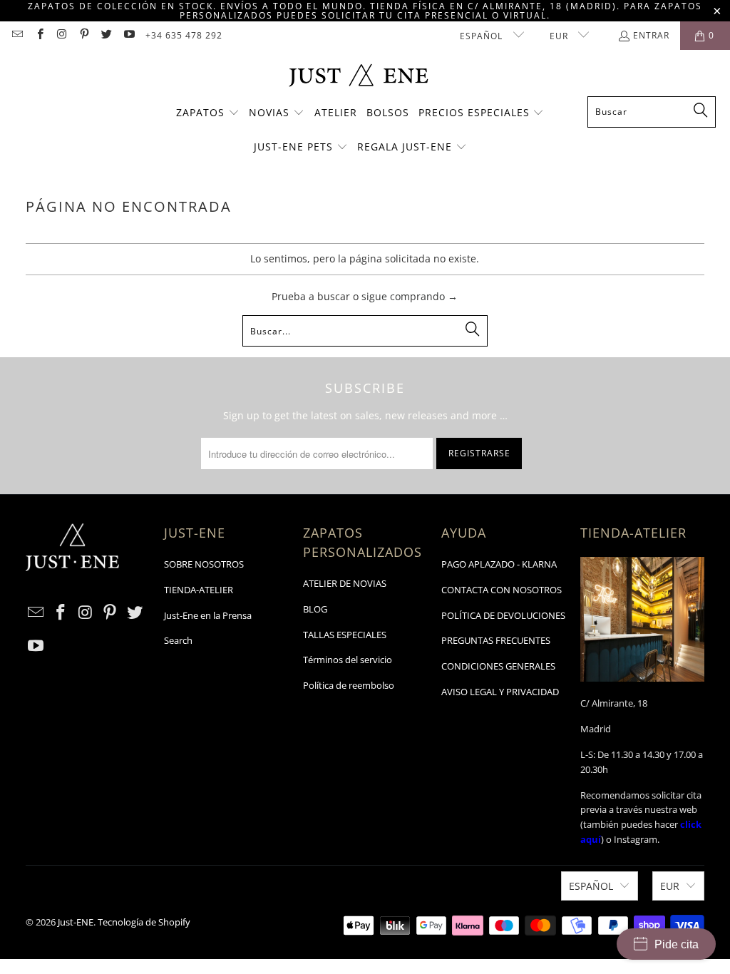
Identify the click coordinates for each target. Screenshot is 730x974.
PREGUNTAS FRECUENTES (495, 640)
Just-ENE (75, 922)
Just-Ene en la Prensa (208, 615)
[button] (208, 113)
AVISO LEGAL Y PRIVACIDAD (500, 691)
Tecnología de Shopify (144, 922)
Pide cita (676, 944)
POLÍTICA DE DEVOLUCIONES (503, 615)
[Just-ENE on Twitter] (106, 35)
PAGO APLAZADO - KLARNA (499, 564)
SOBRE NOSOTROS (204, 564)
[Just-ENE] (358, 76)
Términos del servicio (347, 659)
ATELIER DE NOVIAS (344, 583)
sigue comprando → (409, 296)
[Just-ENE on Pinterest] (84, 35)
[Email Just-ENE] (17, 35)
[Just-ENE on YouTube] (128, 35)
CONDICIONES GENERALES (498, 666)
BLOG (315, 609)
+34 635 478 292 (183, 35)
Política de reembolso (348, 685)
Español (482, 36)
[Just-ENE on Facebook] (39, 35)
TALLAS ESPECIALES (344, 634)
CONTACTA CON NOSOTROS (501, 589)
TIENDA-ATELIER (198, 589)
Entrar (651, 35)
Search (178, 640)
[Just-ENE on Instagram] (62, 35)
